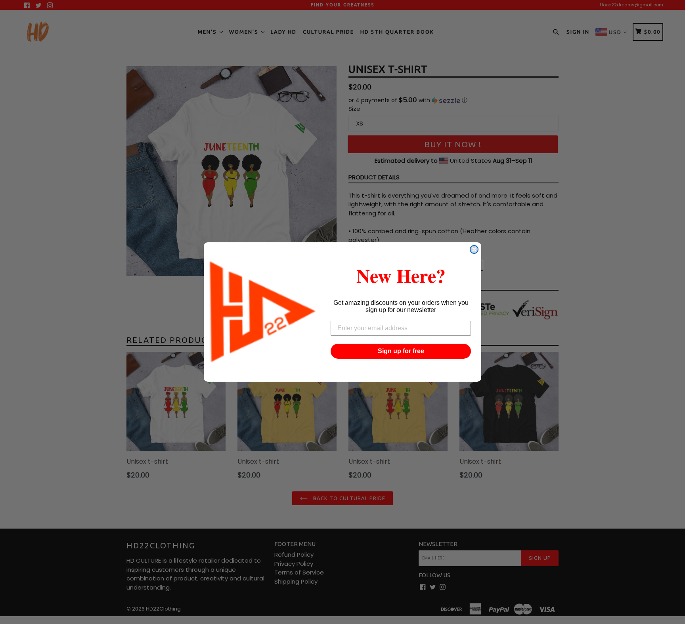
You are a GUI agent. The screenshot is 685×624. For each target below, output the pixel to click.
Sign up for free (401, 351)
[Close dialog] (474, 249)
